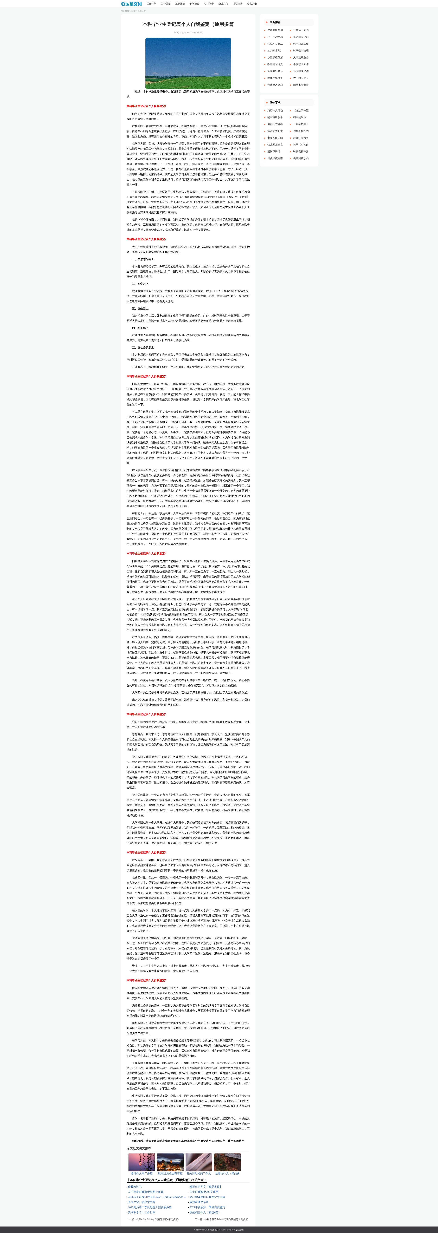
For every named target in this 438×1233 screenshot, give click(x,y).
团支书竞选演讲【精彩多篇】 (301, 87)
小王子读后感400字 (275, 60)
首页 (133, 11)
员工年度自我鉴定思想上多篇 (146, 1191)
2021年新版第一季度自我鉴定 (207, 1207)
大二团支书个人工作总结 (301, 81)
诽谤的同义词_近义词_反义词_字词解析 (301, 40)
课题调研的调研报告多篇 (275, 33)
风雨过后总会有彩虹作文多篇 (301, 60)
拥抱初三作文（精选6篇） (205, 1212)
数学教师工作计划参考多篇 (301, 46)
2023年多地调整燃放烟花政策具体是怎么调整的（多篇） (275, 53)
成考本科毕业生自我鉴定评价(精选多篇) (157, 1219)
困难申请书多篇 (199, 1202)
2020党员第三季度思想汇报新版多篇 (150, 1207)
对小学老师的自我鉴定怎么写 (207, 1197)
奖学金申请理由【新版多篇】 (301, 53)
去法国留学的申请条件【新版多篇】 (301, 161)
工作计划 (151, 3)
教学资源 (194, 3)
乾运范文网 (215, 1230)
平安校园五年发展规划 (301, 67)
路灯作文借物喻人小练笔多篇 (275, 113)
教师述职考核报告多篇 (301, 140)
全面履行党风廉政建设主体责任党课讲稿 (275, 74)
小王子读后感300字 (275, 40)
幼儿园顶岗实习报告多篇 (275, 147)
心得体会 (209, 3)
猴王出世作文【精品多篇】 (206, 1186)
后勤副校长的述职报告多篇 (301, 134)
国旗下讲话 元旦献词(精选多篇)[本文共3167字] (274, 154)
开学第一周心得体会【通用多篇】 (301, 33)
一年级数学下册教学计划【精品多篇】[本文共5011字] (301, 127)
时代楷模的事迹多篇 (275, 161)
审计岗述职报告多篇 (275, 134)
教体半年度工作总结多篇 (275, 81)
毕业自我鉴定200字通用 (204, 1191)
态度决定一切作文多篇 (141, 1202)
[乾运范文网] (131, 4)
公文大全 (252, 3)
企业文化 (223, 3)
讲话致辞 (237, 3)
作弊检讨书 (135, 1186)
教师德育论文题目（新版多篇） (275, 67)
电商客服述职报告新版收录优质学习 (275, 140)
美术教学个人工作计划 (141, 1212)
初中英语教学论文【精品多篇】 (275, 120)
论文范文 (142, 11)
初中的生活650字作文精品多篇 (300, 120)
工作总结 (166, 3)
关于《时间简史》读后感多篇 (301, 147)
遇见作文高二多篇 (275, 46)
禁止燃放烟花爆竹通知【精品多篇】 (275, 87)
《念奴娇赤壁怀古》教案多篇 (301, 113)
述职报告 (180, 3)
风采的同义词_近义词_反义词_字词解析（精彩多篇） (301, 74)
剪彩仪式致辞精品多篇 (275, 127)
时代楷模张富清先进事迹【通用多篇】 (301, 154)
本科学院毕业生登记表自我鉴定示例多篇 (226, 1219)
